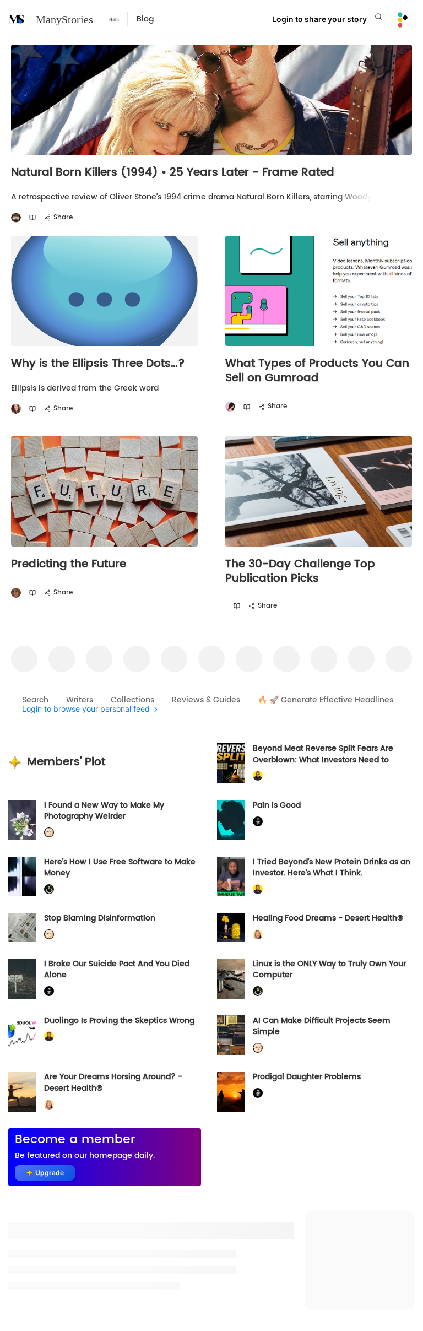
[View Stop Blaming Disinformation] (22, 927)
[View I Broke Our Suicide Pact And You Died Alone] (22, 979)
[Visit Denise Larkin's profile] (16, 593)
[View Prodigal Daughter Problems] (231, 1092)
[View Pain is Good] (231, 820)
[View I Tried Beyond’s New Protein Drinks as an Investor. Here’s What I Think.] (231, 877)
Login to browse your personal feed (86, 709)
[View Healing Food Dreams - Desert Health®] (231, 927)
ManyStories (64, 19)
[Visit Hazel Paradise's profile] (230, 406)
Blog (145, 19)
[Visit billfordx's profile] (49, 832)
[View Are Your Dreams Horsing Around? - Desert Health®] (22, 1092)
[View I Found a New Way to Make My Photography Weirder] (22, 820)
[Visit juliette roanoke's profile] (258, 821)
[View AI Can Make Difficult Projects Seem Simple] (231, 1035)
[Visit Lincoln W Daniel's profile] (258, 776)
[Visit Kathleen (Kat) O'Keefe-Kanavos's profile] (258, 934)
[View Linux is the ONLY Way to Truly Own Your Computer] (231, 979)
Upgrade (49, 1172)
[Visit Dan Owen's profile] (16, 217)
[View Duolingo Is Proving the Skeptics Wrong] (22, 1035)
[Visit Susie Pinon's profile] (16, 409)
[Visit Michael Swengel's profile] (49, 889)
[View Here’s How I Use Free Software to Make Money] (22, 877)
